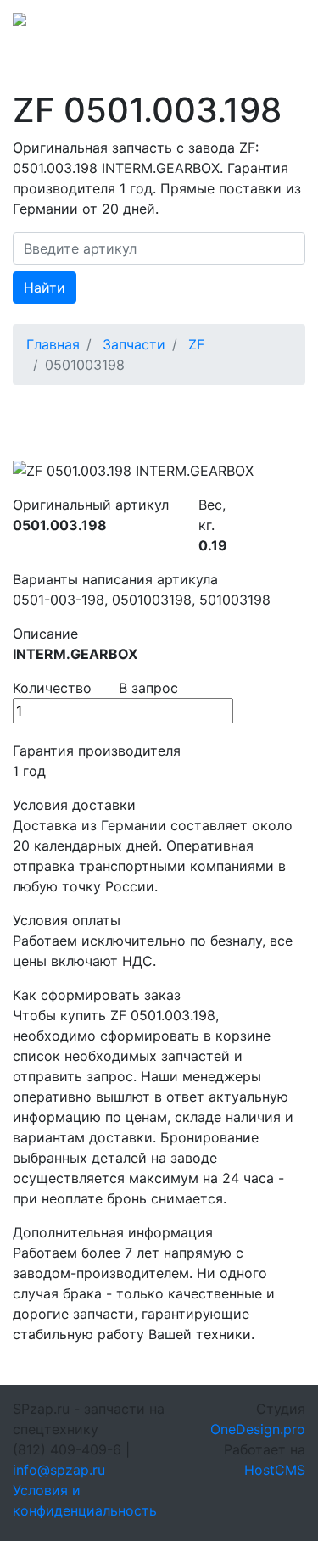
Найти (44, 287)
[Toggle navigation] (281, 25)
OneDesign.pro (257, 1429)
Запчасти (134, 344)
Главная (53, 344)
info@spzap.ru (59, 1469)
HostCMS (274, 1469)
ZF (196, 344)
